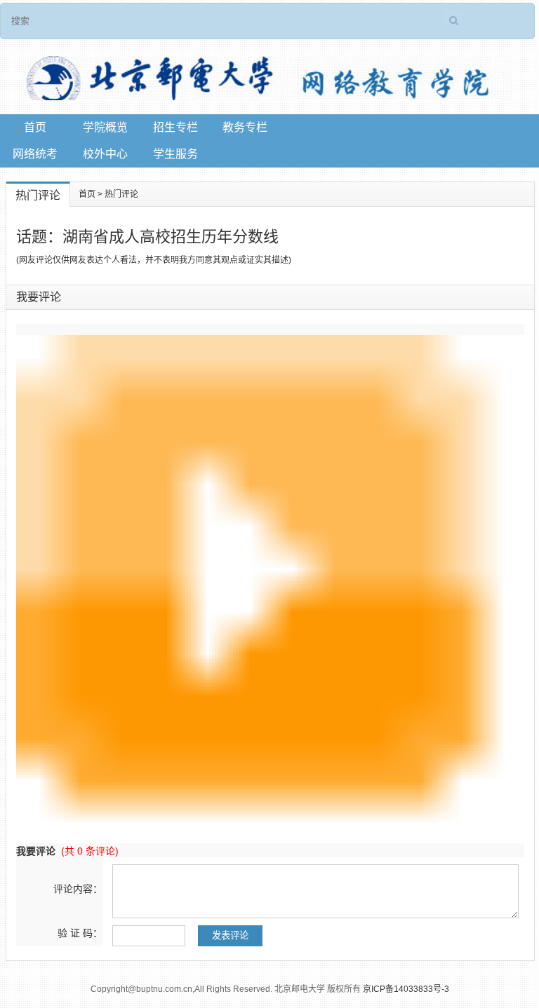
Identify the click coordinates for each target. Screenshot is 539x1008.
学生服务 (175, 154)
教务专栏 (244, 127)
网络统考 (35, 154)
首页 (35, 127)
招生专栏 (175, 127)
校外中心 (105, 154)
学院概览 (105, 127)
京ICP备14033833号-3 (406, 989)
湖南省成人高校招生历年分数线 (170, 236)
